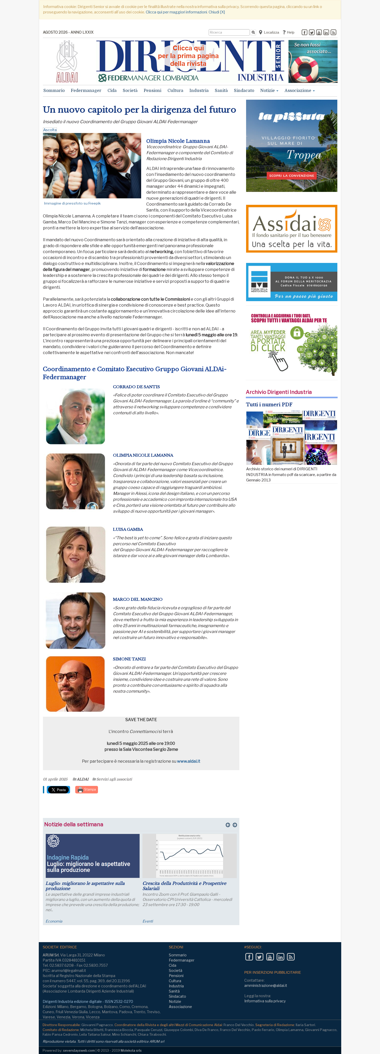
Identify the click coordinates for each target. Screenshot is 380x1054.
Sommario (54, 90)
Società (130, 90)
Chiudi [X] (217, 12)
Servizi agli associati (114, 779)
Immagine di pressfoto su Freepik (72, 203)
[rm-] (313, 61)
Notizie (268, 90)
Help (290, 32)
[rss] (333, 32)
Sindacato (244, 90)
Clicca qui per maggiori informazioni (176, 12)
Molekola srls (131, 1050)
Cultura (175, 90)
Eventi (147, 921)
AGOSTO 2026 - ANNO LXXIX (68, 32)
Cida (112, 90)
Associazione (298, 90)
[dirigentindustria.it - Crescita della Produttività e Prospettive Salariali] (189, 856)
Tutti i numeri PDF (269, 405)
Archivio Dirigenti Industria (279, 392)
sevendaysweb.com (79, 1050)
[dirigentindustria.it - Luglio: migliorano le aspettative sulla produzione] (92, 856)
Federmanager (86, 90)
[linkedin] (326, 32)
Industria (199, 90)
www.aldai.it (188, 761)
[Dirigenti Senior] (190, 61)
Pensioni (152, 90)
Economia (53, 921)
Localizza (271, 32)
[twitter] (311, 32)
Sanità (221, 90)
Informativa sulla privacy (265, 1001)
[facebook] (304, 32)
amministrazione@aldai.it (265, 985)
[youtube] (319, 32)
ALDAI (82, 779)
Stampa (89, 789)
